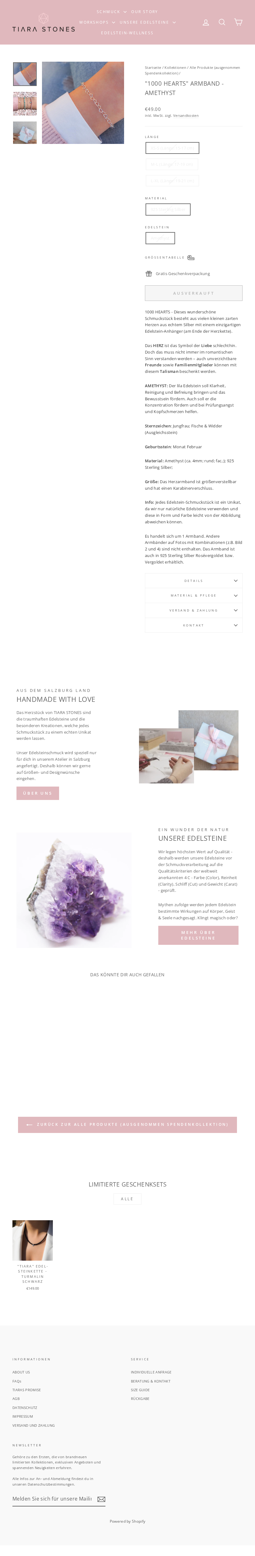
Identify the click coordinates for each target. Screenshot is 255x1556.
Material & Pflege (194, 595)
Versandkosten (186, 115)
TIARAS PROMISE (26, 1389)
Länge (152, 137)
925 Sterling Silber (168, 209)
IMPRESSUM (22, 1416)
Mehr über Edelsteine (198, 935)
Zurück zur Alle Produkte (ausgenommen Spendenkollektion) (132, 1124)
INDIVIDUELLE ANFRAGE (151, 1372)
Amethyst (160, 238)
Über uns (38, 793)
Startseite (153, 67)
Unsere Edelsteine (145, 22)
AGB (16, 1398)
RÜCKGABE (140, 1398)
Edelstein (157, 227)
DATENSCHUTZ (24, 1407)
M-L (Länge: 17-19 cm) (172, 164)
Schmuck (109, 11)
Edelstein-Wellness (127, 33)
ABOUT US (21, 1372)
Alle (127, 1198)
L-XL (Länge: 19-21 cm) (172, 180)
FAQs (16, 1381)
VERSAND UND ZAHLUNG (33, 1425)
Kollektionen (175, 67)
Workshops (94, 22)
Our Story (144, 11)
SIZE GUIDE (140, 1389)
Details (193, 580)
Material (156, 198)
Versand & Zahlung (193, 610)
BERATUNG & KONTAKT (150, 1381)
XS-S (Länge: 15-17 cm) (172, 148)
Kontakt (193, 625)
